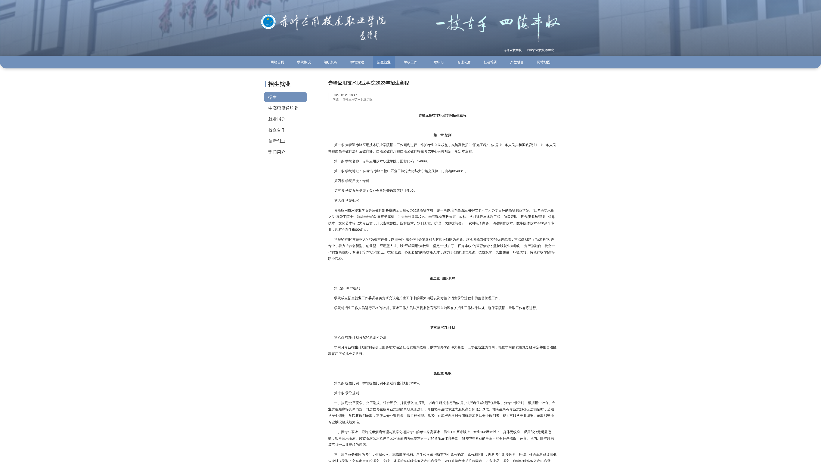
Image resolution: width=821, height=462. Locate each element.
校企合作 (276, 130)
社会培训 (490, 61)
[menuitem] (277, 62)
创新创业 (276, 141)
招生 (272, 97)
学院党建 (357, 61)
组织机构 (330, 61)
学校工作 (410, 61)
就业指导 (276, 119)
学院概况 (304, 61)
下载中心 (437, 61)
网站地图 (544, 61)
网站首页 (277, 61)
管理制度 (464, 61)
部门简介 (276, 151)
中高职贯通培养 (283, 108)
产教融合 (517, 61)
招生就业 (384, 61)
